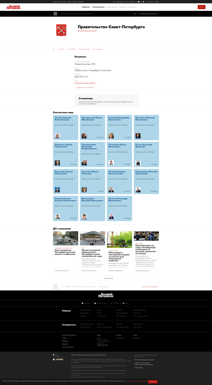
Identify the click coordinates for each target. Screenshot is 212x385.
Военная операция (122, 313)
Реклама (122, 7)
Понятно (153, 382)
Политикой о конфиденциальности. (137, 381)
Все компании (66, 286)
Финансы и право (85, 310)
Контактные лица (84, 49)
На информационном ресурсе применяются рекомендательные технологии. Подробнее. (98, 370)
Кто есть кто (100, 324)
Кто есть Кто (132, 7)
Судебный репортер (139, 310)
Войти (201, 7)
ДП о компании (98, 49)
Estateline (119, 324)
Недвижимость (85, 313)
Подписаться (120, 1)
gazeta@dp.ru (137, 338)
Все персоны (77, 286)
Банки (99, 310)
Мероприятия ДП (85, 327)
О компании (71, 49)
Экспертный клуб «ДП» (87, 324)
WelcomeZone (137, 327)
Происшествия (121, 316)
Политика (83, 316)
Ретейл (99, 313)
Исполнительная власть (87, 30)
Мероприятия (112, 7)
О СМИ (64, 338)
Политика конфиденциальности (144, 360)
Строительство (101, 316)
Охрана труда (138, 367)
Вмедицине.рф (137, 324)
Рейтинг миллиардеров (104, 327)
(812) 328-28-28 (120, 338)
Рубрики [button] (86, 7)
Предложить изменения (85, 87)
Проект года (137, 313)
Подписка (65, 344)
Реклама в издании (68, 347)
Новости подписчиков (140, 316)
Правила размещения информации (150, 287)
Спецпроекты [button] (98, 7)
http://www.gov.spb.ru (85, 83)
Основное (61, 49)
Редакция (65, 341)
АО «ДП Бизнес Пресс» (69, 335)
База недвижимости (122, 327)
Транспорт (119, 310)
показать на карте (102, 345)
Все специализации (90, 286)
